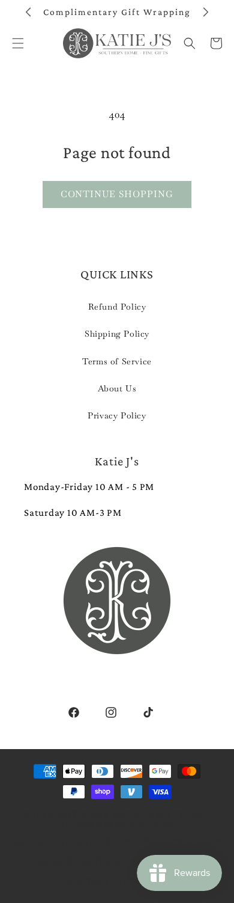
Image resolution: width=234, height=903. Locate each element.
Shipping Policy (117, 333)
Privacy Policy (117, 415)
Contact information (122, 881)
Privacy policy (182, 842)
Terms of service (76, 861)
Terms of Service (117, 361)
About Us (117, 388)
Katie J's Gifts (148, 814)
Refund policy (96, 842)
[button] (189, 43)
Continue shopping (117, 194)
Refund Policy (117, 306)
